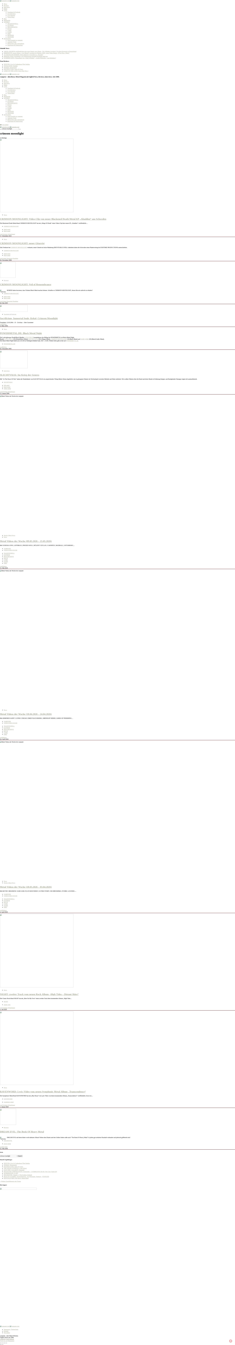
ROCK (9, 28)
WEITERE (10, 37)
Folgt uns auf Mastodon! (7, 1341)
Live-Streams (11, 15)
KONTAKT (7, 38)
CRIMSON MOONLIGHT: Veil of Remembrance (25, 284)
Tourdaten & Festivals (13, 12)
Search (20, 1156)
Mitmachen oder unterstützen (15, 43)
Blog (5, 19)
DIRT (9, 33)
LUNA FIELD (29, 337)
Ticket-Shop (10, 17)
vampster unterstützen (7, 1339)
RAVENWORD (8, 1099)
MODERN (10, 35)
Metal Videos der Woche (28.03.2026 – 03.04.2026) (26, 887)
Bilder (5, 9)
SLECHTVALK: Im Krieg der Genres (19, 375)
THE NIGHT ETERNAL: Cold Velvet (15, 1168)
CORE (9, 30)
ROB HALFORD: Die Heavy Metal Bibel (16, 1178)
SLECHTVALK (33, 339)
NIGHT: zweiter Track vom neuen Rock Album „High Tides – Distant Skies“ (39, 994)
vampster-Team (11, 42)
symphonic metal (8, 1102)
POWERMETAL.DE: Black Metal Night (21, 333)
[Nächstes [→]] (2, 1344)
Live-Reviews (11, 14)
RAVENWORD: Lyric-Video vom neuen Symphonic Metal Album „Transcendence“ (43, 1091)
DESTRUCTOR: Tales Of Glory (13, 69)
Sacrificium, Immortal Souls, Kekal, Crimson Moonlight (29, 318)
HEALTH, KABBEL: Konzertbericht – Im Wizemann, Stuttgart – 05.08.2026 (26, 1176)
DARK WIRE (84, 339)
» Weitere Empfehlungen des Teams (10, 1181)
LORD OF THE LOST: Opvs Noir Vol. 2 (16, 71)
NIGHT (6, 1001)
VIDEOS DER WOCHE (10, 550)
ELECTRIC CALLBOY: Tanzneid (14, 1170)
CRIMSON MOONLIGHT (11, 226)
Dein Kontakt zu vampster (15, 40)
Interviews (7, 7)
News (5, 4)
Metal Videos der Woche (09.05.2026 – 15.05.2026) (26, 541)
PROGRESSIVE (12, 27)
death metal (7, 229)
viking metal (7, 388)
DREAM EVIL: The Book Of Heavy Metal (22, 1131)
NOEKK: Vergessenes (10, 67)
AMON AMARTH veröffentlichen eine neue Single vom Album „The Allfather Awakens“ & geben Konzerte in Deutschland (40, 51)
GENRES (7, 22)
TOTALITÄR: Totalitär (11, 66)
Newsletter (7, 1333)
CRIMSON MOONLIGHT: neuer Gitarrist (22, 243)
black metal (7, 231)
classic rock (7, 1004)
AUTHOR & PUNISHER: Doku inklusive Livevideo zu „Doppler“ (23, 55)
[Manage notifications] (230, 1340)
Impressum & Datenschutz (15, 45)
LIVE (5, 10)
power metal (7, 1144)
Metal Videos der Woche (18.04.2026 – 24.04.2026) (26, 714)
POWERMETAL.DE (9, 344)
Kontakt (6, 1331)
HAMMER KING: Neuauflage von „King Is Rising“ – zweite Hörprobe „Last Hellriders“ (30, 58)
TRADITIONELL (12, 24)
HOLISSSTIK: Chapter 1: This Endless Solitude (18, 1175)
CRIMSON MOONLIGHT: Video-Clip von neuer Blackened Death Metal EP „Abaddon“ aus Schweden (53, 219)
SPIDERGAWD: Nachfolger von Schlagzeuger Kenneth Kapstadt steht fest (26, 56)
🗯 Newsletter (4, 125)
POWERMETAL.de (72, 341)
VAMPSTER (7, 548)
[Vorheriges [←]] (0, 1344)
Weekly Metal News (9, 535)
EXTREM (10, 25)
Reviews (6, 5)
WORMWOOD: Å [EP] (11, 1173)
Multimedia (7, 20)
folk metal (6, 385)
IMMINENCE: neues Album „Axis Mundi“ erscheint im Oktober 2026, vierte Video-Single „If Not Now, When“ (36, 53)
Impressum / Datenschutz (11, 1329)
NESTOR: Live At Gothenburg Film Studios (17, 64)
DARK (9, 32)
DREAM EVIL (8, 1140)
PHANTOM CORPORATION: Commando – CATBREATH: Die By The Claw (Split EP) (30, 1171)
